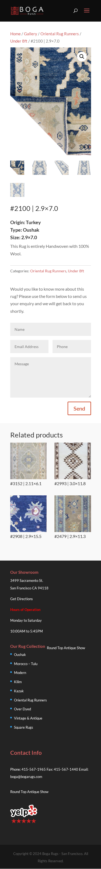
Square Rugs (23, 727)
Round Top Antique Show (66, 648)
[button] (82, 56)
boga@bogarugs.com (26, 776)
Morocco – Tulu (25, 664)
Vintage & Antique (28, 718)
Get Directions (21, 599)
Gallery (30, 33)
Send (79, 408)
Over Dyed (22, 709)
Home (15, 33)
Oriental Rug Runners (59, 33)
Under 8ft (18, 41)
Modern (20, 672)
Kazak (19, 691)
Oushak (20, 654)
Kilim (18, 682)
